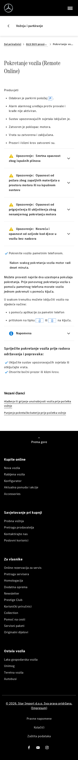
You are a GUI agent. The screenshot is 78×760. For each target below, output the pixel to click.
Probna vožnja (14, 521)
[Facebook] (29, 747)
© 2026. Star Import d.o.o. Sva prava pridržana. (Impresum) (39, 705)
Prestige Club (13, 600)
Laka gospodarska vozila (21, 659)
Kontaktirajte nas (16, 534)
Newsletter (11, 593)
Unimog (9, 666)
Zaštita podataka (39, 736)
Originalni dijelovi (16, 632)
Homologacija (13, 580)
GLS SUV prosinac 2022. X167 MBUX (37, 44)
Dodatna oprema (15, 587)
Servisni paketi (14, 626)
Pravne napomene (39, 718)
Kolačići (39, 727)
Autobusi (10, 679)
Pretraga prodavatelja (19, 527)
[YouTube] (38, 747)
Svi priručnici (12, 44)
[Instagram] (47, 747)
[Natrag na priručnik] (10, 26)
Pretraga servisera (16, 574)
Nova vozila (12, 468)
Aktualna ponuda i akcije (21, 487)
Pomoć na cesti (14, 619)
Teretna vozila (13, 672)
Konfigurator (13, 481)
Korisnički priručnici (18, 606)
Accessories (12, 494)
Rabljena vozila (14, 474)
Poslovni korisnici (16, 540)
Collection (11, 613)
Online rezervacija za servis (22, 568)
